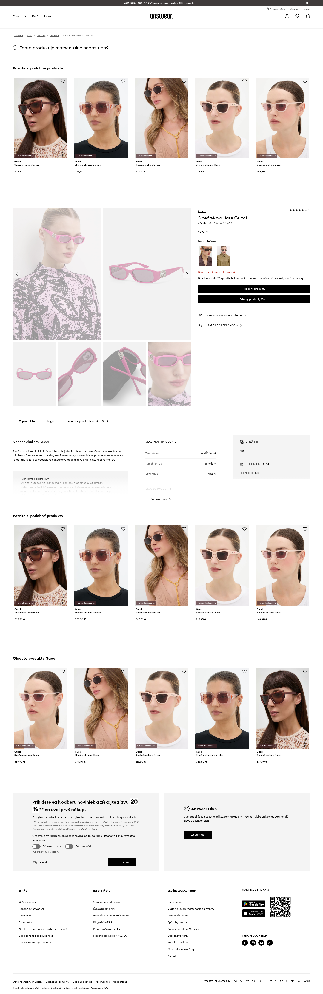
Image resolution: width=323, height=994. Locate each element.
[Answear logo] (161, 16)
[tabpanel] (161, 464)
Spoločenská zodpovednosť (36, 935)
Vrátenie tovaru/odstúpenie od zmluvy (191, 909)
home (48, 16)
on (25, 16)
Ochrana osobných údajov (35, 942)
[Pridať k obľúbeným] (63, 81)
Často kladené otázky (181, 949)
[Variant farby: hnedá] (205, 256)
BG (235, 981)
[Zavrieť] (307, 3)
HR (259, 981)
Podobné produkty (254, 288)
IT (271, 981)
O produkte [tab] (27, 421)
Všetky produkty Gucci (254, 299)
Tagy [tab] (50, 421)
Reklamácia (175, 902)
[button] (57, 274)
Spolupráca (26, 922)
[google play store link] (253, 903)
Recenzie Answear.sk (32, 909)
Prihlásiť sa (122, 862)
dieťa (36, 16)
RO (281, 981)
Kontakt (172, 956)
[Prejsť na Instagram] (253, 942)
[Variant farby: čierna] (223, 256)
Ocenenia (25, 915)
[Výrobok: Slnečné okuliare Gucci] (40, 118)
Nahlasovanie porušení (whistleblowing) (43, 929)
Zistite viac (197, 834)
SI (287, 981)
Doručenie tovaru (178, 915)
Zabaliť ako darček (179, 942)
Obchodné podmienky (107, 902)
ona (16, 16)
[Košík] (308, 16)
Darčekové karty (178, 935)
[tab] (87, 421)
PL (276, 981)
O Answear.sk (27, 902)
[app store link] (253, 912)
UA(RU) (306, 981)
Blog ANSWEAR (102, 922)
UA (298, 981)
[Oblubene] (297, 16)
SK (292, 981)
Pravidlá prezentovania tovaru (111, 915)
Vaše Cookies (103, 982)
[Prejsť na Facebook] (245, 942)
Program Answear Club (107, 929)
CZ (247, 981)
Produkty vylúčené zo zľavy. (82, 829)
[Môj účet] (287, 16)
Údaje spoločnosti (82, 982)
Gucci (202, 211)
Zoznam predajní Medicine (184, 929)
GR (253, 981)
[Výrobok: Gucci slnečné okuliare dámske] (101, 118)
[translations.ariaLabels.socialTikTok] (270, 942)
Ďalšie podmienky (104, 909)
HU (265, 981)
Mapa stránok (120, 982)
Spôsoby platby (177, 922)
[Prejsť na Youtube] (261, 942)
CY (241, 981)
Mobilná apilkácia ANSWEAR (110, 935)
